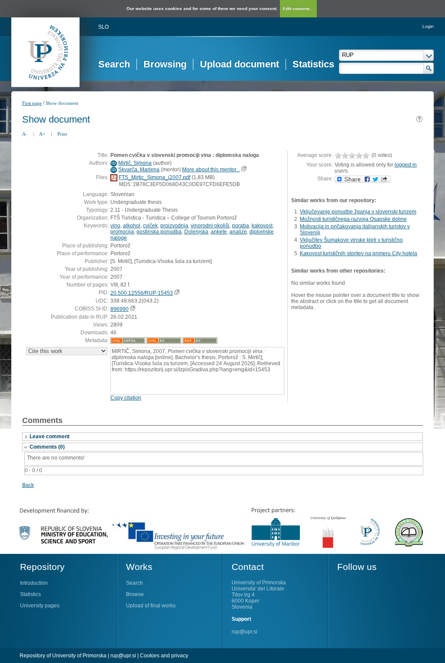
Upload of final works (151, 606)
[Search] (429, 68)
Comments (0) (47, 447)
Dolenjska (196, 232)
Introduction (34, 583)
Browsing (164, 64)
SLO (103, 27)
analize (238, 232)
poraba (240, 226)
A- (24, 134)
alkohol (131, 226)
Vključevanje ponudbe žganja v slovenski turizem (358, 212)
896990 (119, 309)
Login (428, 26)
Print (62, 134)
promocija (122, 232)
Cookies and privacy (164, 656)
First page (32, 103)
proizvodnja (174, 226)
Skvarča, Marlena (138, 170)
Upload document (239, 64)
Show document (62, 103)
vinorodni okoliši (210, 226)
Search (114, 64)
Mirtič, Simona (135, 163)
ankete (219, 232)
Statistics (313, 64)
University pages (40, 606)
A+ (42, 134)
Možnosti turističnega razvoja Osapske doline (353, 219)
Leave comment (50, 436)
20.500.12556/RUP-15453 (141, 293)
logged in (406, 165)
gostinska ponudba (159, 232)
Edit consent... (298, 8)
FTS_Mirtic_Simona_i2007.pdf (154, 177)
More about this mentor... (211, 170)
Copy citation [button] (125, 398)
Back (28, 485)
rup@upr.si (244, 632)
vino (115, 226)
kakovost (262, 226)
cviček (150, 226)
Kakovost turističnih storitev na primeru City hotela (358, 253)
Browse (135, 594)
